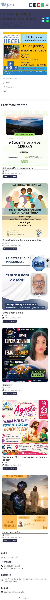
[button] (47, 5)
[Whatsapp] (42, 5)
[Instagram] (34, 5)
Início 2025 (5, 24)
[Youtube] (38, 5)
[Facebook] (30, 5)
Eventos (16, 24)
